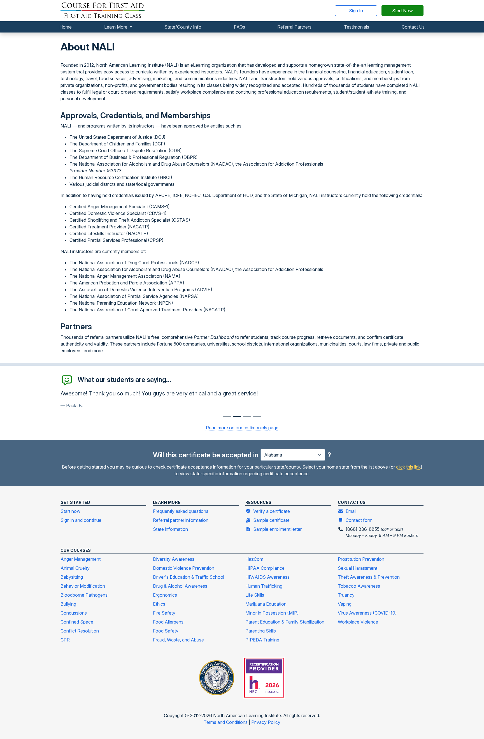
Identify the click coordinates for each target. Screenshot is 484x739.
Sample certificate (271, 520)
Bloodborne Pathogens (84, 595)
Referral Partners (294, 27)
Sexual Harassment (357, 568)
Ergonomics (165, 595)
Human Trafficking (263, 586)
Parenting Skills (260, 631)
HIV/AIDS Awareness (267, 577)
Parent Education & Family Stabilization (284, 622)
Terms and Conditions (226, 722)
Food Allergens (168, 622)
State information (170, 529)
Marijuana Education (266, 604)
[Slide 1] (237, 416)
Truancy (346, 595)
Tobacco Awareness (359, 586)
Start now (70, 511)
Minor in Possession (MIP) (272, 613)
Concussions (74, 613)
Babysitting (72, 577)
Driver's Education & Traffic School (188, 577)
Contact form (359, 520)
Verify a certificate (271, 511)
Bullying (68, 604)
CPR (65, 640)
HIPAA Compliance (265, 568)
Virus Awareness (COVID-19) (367, 613)
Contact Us (413, 27)
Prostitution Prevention (361, 559)
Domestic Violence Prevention (183, 568)
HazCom (254, 559)
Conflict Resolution (80, 631)
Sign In (356, 10)
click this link (408, 467)
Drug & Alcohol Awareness (180, 586)
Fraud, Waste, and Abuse (178, 640)
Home (65, 27)
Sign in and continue (81, 520)
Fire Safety (164, 613)
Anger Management (81, 559)
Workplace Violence (358, 622)
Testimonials (356, 27)
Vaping (345, 604)
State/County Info (182, 27)
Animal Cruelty (75, 568)
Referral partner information (180, 520)
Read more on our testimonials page (242, 427)
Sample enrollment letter (277, 529)
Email (351, 511)
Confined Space (77, 622)
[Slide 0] (227, 416)
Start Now (402, 10)
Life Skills (254, 595)
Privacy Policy (265, 722)
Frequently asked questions (180, 511)
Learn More (116, 27)
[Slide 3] (257, 416)
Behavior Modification (83, 586)
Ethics (159, 604)
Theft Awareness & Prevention (369, 577)
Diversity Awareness (173, 559)
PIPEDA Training (262, 640)
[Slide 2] (247, 416)
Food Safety (165, 631)
